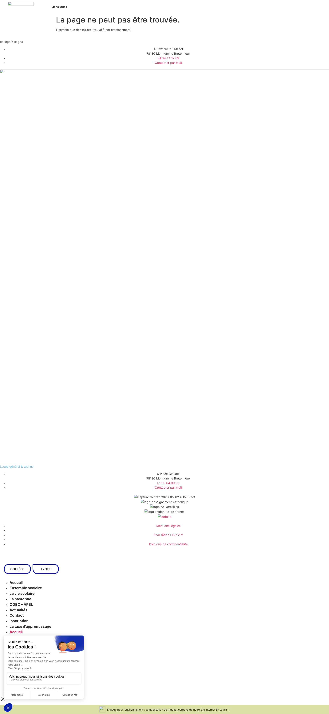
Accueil (16, 632)
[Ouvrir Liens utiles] (69, 7)
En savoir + (223, 709)
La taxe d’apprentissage (30, 626)
